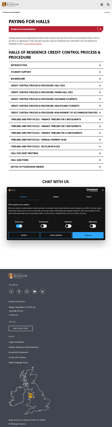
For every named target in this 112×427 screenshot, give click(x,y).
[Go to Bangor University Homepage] (10, 4)
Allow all (88, 235)
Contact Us (13, 315)
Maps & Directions (20, 328)
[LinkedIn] (42, 291)
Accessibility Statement (18, 352)
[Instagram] (26, 291)
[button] (56, 65)
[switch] (44, 226)
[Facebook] (19, 291)
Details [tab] (56, 197)
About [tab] (88, 197)
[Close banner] (103, 190)
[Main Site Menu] (101, 4)
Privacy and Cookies (17, 357)
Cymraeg (107, 12)
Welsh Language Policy (18, 362)
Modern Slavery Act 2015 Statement (23, 347)
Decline (24, 235)
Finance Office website (32, 44)
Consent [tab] (23, 197)
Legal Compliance (16, 342)
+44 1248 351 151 (16, 311)
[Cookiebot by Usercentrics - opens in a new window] (88, 190)
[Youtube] (34, 291)
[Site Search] (107, 4)
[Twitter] (11, 291)
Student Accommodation (11, 12)
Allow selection (56, 235)
